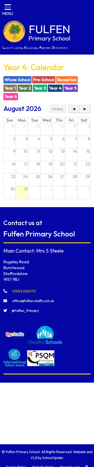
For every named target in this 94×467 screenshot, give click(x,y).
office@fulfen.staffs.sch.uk (33, 301)
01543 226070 (24, 291)
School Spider (52, 458)
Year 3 (40, 88)
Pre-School (43, 79)
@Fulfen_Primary (25, 310)
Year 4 (55, 88)
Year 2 (25, 88)
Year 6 (11, 96)
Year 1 (10, 88)
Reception (67, 79)
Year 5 (71, 88)
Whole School (17, 79)
